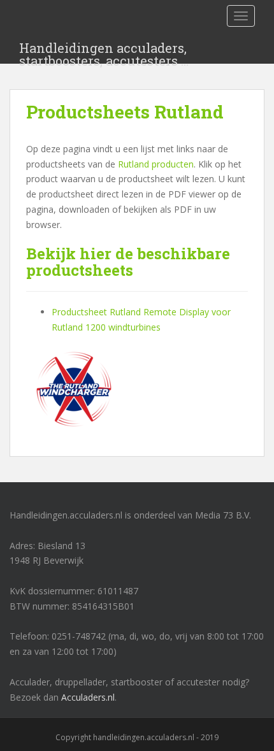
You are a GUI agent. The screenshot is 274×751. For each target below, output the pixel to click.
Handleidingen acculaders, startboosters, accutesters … (104, 51)
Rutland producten (156, 164)
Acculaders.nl (88, 697)
